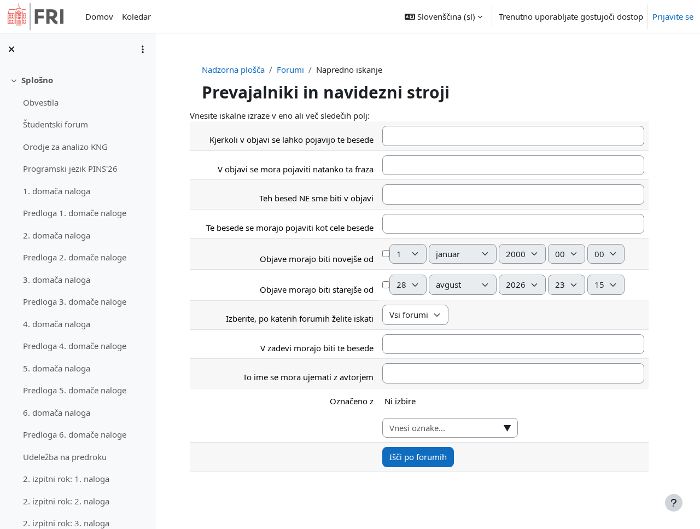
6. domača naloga (56, 412)
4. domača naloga (56, 323)
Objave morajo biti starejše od (317, 289)
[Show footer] (673, 502)
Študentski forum (55, 124)
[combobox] (450, 428)
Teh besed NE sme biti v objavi (316, 198)
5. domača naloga (56, 368)
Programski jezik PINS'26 (70, 168)
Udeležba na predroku (65, 456)
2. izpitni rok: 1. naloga (66, 478)
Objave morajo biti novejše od (317, 258)
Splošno (37, 79)
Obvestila (41, 102)
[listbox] (513, 405)
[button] (443, 16)
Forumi (290, 69)
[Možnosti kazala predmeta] (142, 49)
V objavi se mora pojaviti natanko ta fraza (296, 169)
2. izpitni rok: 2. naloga (66, 501)
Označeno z (352, 401)
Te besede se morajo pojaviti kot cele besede (290, 227)
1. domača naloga (56, 190)
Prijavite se (672, 16)
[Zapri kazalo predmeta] (11, 49)
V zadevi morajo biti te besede (317, 347)
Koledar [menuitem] (136, 16)
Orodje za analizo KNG (65, 146)
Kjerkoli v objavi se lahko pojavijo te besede (291, 139)
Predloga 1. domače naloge (74, 212)
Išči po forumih (418, 456)
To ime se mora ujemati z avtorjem (308, 376)
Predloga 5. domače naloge (74, 390)
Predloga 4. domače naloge (74, 345)
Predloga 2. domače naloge (74, 257)
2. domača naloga (56, 235)
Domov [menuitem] (99, 16)
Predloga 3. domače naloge (74, 301)
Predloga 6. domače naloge (74, 434)
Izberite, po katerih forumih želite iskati (300, 318)
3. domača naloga (56, 279)
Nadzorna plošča (233, 69)
